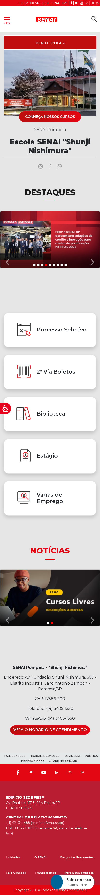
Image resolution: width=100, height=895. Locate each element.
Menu (7, 19)
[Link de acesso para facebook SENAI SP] (71, 3)
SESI (45, 3)
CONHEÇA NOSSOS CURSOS (50, 116)
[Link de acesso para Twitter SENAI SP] (76, 3)
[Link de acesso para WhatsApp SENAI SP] (97, 3)
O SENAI (40, 857)
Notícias (50, 550)
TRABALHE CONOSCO (45, 756)
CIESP (34, 3)
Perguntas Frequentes (77, 857)
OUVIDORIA (72, 756)
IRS (65, 3)
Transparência (45, 872)
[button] (7, 239)
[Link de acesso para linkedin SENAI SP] (87, 3)
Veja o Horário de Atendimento (50, 730)
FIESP (23, 3)
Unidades (13, 857)
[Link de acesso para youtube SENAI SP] (81, 3)
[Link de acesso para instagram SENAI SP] (92, 3)
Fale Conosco (16, 872)
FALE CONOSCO (14, 756)
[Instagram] (69, 772)
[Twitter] (31, 772)
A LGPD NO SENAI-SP (63, 761)
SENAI (55, 3)
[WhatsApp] (82, 772)
